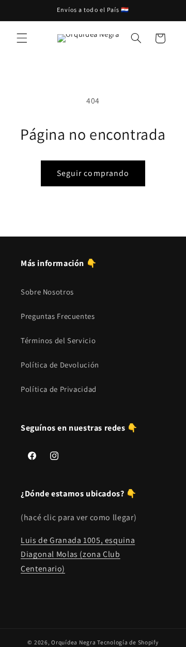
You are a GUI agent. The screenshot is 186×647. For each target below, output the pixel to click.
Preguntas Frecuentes (58, 316)
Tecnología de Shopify (127, 642)
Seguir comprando (93, 173)
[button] (22, 38)
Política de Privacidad (59, 389)
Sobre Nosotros (47, 292)
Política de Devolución (60, 365)
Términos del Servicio (58, 340)
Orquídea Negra (73, 642)
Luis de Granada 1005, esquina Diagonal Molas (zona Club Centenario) (78, 555)
